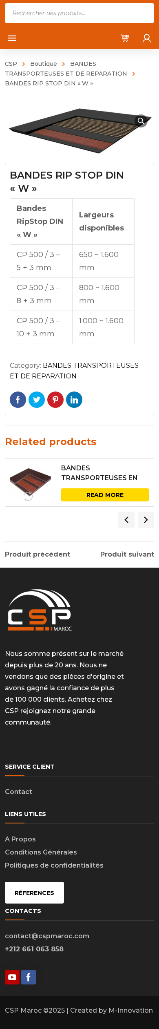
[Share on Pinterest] (55, 399)
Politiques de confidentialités (54, 865)
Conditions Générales (41, 852)
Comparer (28, 496)
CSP (11, 63)
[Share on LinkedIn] (74, 399)
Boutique (43, 63)
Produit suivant (127, 554)
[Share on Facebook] (18, 399)
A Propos (20, 839)
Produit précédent (37, 554)
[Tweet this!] (37, 399)
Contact (18, 792)
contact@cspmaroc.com (47, 936)
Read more (105, 495)
